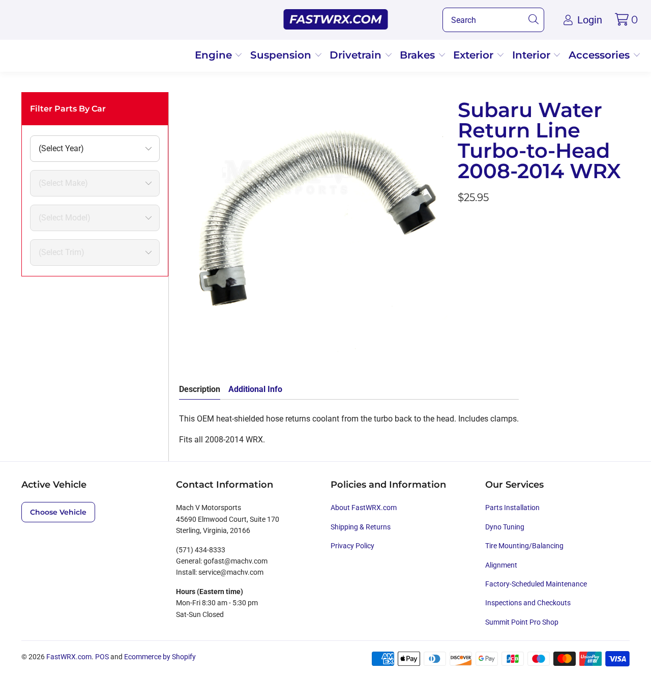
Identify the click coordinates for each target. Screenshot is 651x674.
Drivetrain (357, 55)
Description (199, 389)
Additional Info (255, 389)
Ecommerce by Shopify (160, 657)
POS (102, 657)
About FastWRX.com (364, 507)
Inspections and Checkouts (528, 603)
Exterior (474, 55)
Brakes (419, 55)
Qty (464, 225)
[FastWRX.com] (336, 20)
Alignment (501, 565)
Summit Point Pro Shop (521, 622)
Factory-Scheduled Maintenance (536, 584)
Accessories (601, 55)
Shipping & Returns (361, 527)
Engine (215, 55)
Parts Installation (512, 507)
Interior (532, 55)
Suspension (282, 55)
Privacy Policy (352, 546)
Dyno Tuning (504, 527)
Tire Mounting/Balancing (524, 546)
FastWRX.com (69, 657)
